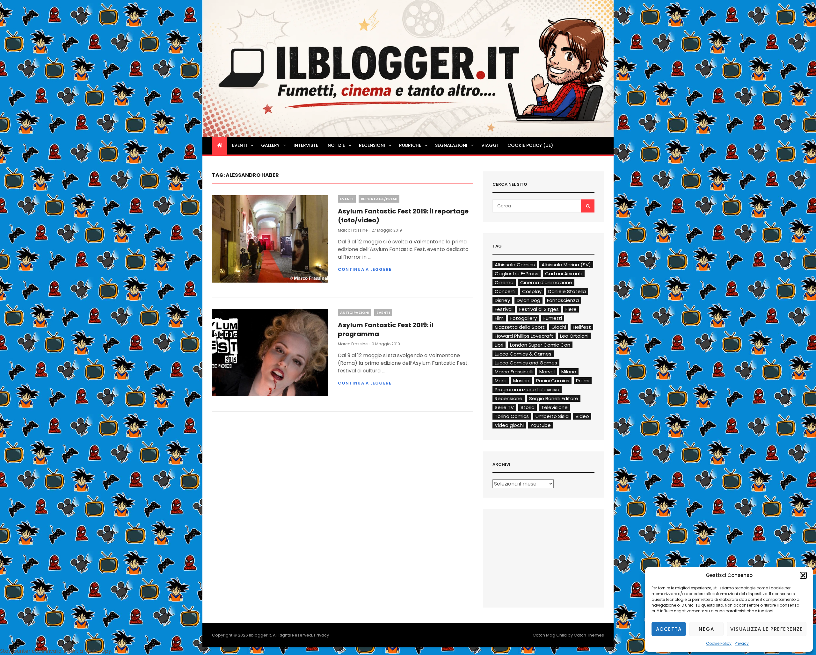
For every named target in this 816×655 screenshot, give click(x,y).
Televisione (554, 407)
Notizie (336, 145)
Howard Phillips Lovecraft (524, 336)
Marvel (547, 371)
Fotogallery (523, 318)
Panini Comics (552, 380)
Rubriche (410, 145)
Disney (502, 300)
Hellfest (582, 327)
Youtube (540, 425)
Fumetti (552, 318)
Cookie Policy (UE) (530, 145)
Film (499, 318)
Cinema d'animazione (546, 282)
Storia (528, 407)
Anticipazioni (354, 312)
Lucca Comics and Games (526, 362)
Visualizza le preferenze (766, 629)
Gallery (270, 145)
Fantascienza (563, 300)
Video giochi (509, 425)
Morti (500, 380)
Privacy (742, 643)
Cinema (504, 282)
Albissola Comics (515, 264)
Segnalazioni (451, 145)
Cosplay (532, 291)
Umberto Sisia (552, 416)
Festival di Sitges (539, 309)
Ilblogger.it (260, 635)
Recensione (508, 398)
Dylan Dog (528, 300)
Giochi (558, 327)
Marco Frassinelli (354, 230)
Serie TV (504, 407)
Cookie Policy (719, 643)
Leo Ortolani (574, 336)
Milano (568, 371)
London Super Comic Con (540, 345)
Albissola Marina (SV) (566, 264)
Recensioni (372, 145)
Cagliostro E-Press (516, 273)
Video (582, 416)
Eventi (239, 145)
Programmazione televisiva (527, 389)
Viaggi (489, 145)
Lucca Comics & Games (523, 353)
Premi (582, 380)
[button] (803, 575)
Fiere (571, 309)
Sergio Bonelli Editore (553, 398)
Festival (504, 309)
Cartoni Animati (563, 273)
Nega (706, 629)
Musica (521, 380)
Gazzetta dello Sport (520, 327)
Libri (499, 345)
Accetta (669, 629)
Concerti (505, 291)
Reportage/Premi (379, 198)
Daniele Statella (567, 291)
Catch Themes (589, 635)
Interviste (306, 145)
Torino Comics (512, 416)
